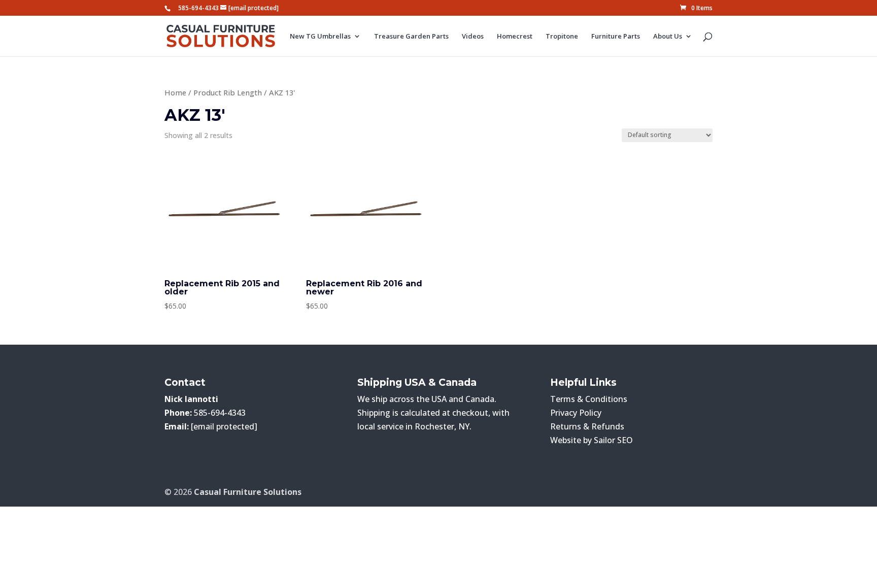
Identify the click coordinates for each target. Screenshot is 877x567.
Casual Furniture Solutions (247, 491)
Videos (473, 36)
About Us (667, 36)
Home (175, 92)
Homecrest (514, 36)
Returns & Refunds (587, 426)
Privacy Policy (575, 412)
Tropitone (562, 36)
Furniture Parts (615, 36)
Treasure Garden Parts (411, 36)
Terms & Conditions (588, 399)
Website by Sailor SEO (591, 440)
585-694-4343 (198, 8)
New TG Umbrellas (320, 36)
